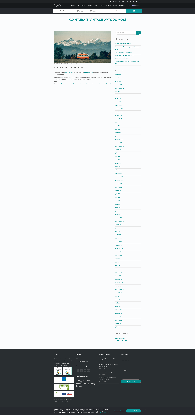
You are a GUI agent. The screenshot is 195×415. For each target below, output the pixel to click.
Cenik (96, 5)
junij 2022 (117, 156)
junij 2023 (117, 125)
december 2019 (119, 245)
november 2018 (119, 282)
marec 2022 (118, 166)
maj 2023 (117, 129)
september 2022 (119, 146)
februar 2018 (118, 310)
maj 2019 (117, 265)
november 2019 (119, 248)
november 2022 (119, 139)
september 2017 (119, 320)
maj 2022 (117, 160)
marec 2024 (118, 102)
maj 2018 (117, 299)
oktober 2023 (118, 115)
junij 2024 (117, 91)
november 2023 (119, 112)
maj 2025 (117, 78)
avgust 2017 (118, 323)
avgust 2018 (118, 293)
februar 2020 (118, 238)
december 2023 (119, 108)
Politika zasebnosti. (104, 412)
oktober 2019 (118, 252)
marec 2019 (118, 269)
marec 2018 (118, 306)
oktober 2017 (118, 316)
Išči (133, 11)
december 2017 (119, 313)
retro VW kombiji (107, 83)
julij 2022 (117, 153)
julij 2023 (117, 122)
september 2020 (119, 221)
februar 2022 (118, 170)
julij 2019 (117, 258)
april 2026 (118, 74)
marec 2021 (118, 207)
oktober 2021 (118, 183)
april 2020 (118, 235)
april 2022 (118, 163)
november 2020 (119, 214)
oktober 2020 (118, 218)
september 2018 (119, 289)
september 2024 (119, 88)
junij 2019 (117, 262)
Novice (115, 5)
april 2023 (118, 132)
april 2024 (118, 98)
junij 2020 (118, 228)
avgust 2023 (118, 119)
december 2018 (119, 279)
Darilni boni (108, 5)
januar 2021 (118, 211)
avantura (69, 83)
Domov (72, 5)
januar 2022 (118, 173)
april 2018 (117, 303)
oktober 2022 (118, 142)
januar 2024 (118, 105)
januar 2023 (118, 136)
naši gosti (100, 83)
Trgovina (101, 5)
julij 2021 (117, 194)
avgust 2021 (118, 190)
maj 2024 (117, 95)
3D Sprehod (122, 5)
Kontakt (128, 5)
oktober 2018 (118, 286)
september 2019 (119, 255)
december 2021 (119, 177)
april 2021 (117, 204)
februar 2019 (118, 272)
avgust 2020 (118, 224)
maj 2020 (117, 231)
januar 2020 (118, 241)
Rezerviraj (90, 5)
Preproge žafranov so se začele (123, 43)
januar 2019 (118, 275)
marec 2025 (118, 81)
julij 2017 (117, 327)
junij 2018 (117, 296)
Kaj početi (83, 5)
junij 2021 (117, 197)
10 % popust (64, 83)
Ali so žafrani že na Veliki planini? (123, 52)
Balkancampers (75, 83)
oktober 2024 (118, 84)
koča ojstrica (82, 83)
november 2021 (119, 180)
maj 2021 (117, 200)
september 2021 (119, 187)
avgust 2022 (118, 149)
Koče (77, 5)
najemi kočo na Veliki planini (91, 83)
